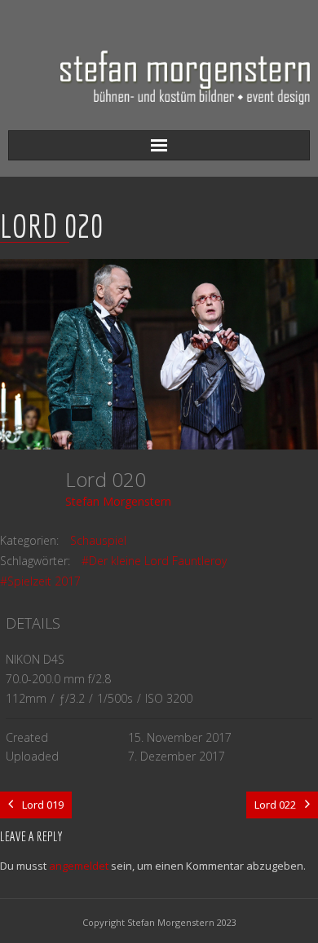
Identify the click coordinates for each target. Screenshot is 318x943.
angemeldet (78, 865)
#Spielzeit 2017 (40, 581)
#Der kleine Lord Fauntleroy (154, 560)
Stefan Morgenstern (118, 501)
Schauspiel (98, 540)
